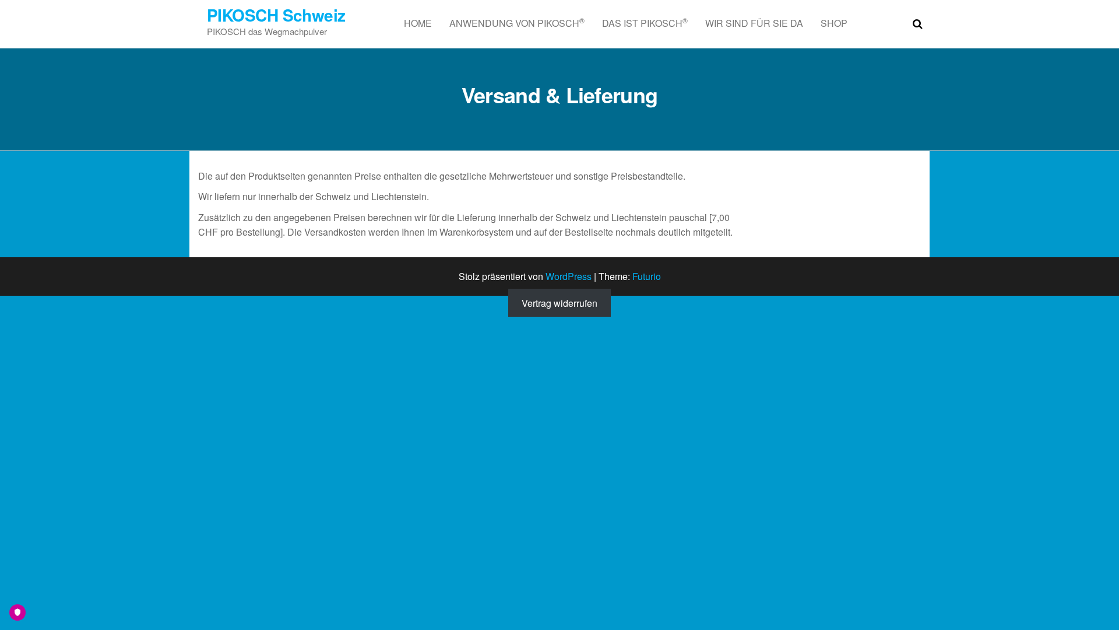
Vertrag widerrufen (559, 303)
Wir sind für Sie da (754, 23)
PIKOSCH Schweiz (276, 15)
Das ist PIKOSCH (645, 22)
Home (418, 23)
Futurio (646, 276)
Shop (834, 23)
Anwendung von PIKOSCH (517, 22)
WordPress (569, 276)
